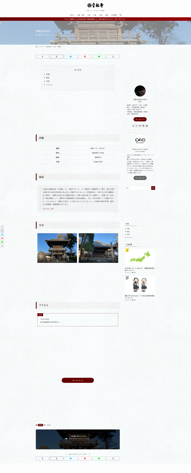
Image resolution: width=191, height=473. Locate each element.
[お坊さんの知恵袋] (95, 5)
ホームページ (140, 119)
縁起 (48, 77)
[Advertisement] (77, 111)
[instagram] (140, 126)
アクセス (49, 85)
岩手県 (47, 34)
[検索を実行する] (153, 188)
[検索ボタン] (120, 15)
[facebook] (133, 126)
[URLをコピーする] (113, 56)
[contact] (147, 126)
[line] (143, 126)
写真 (48, 81)
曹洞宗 (40, 35)
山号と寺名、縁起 (48, 208)
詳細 (48, 74)
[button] (42, 56)
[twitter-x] (136, 126)
